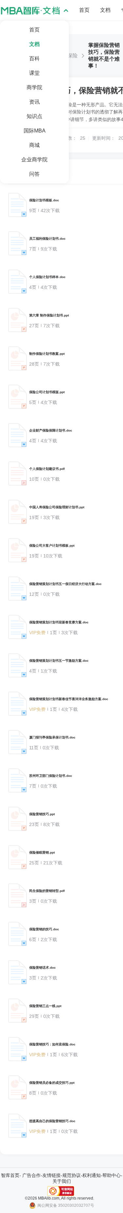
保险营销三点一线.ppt (45, 1006)
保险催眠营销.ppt (42, 852)
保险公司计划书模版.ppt (47, 392)
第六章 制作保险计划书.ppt (49, 315)
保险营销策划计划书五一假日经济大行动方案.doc (65, 584)
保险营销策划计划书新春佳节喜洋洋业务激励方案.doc (68, 699)
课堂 (34, 73)
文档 (34, 44)
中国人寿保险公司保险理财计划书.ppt (56, 507)
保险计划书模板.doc (44, 200)
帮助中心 (111, 1175)
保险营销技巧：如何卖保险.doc (52, 1044)
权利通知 (91, 1175)
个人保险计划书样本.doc (47, 277)
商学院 (34, 87)
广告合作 (31, 1175)
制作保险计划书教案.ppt (47, 353)
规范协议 (71, 1175)
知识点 (34, 116)
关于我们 (61, 1181)
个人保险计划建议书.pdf (47, 469)
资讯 (34, 102)
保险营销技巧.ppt (42, 814)
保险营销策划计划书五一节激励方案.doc (59, 660)
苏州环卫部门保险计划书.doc (50, 776)
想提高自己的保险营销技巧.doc (52, 1121)
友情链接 (51, 1175)
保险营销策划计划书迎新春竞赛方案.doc (59, 622)
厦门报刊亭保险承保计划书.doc (52, 737)
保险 (72, 55)
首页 (34, 29)
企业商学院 (34, 159)
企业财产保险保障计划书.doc (50, 430)
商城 (34, 145)
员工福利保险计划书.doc (47, 238)
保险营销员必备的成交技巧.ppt (51, 1082)
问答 (34, 174)
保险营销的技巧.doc (44, 929)
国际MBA (35, 130)
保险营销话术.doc (42, 967)
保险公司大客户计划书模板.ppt (51, 545)
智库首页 (10, 1175)
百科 (34, 58)
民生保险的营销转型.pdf (47, 891)
